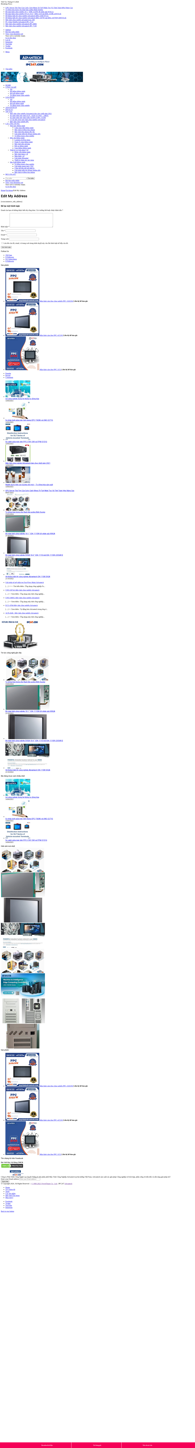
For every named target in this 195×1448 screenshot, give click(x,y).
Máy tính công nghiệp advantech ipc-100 (20, 20)
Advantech (11, 107)
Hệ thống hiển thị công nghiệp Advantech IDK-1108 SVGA (27, 16)
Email (3, 235)
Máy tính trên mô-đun (22, 144)
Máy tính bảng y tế (21, 154)
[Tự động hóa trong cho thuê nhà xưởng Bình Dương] (17, 510)
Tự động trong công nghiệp (20, 95)
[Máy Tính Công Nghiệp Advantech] (42, 81)
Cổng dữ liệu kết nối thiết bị (24, 168)
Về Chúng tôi (10, 1189)
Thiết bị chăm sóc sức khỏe (24, 160)
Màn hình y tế (19, 156)
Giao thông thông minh (22, 148)
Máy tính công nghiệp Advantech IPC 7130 (21, 26)
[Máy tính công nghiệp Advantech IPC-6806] (23, 1048)
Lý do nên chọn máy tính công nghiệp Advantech (27, 120)
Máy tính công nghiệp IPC (19, 122)
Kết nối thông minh (17, 93)
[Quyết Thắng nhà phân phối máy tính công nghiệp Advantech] (34, 65)
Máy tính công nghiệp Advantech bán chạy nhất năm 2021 (31, 114)
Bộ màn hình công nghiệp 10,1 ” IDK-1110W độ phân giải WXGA (29, 12)
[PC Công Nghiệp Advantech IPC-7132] (23, 1023)
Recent (7, 375)
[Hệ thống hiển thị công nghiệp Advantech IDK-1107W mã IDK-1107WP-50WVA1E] (23, 972)
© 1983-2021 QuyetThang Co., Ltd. (44, 1184)
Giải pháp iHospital (21, 158)
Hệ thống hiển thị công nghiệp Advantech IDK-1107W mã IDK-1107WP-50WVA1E (35, 18)
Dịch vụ (9, 109)
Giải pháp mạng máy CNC (24, 166)
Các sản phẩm (10, 1193)
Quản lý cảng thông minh (23, 142)
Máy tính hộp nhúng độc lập (24, 132)
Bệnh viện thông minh (22, 152)
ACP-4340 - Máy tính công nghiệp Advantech (21, 613)
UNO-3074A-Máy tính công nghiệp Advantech (22, 590)
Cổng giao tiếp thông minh (24, 128)
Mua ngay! (10, 174)
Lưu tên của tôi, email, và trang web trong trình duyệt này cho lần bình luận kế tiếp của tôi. (36, 243)
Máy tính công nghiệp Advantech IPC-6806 (21, 24)
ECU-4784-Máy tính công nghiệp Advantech (21, 605)
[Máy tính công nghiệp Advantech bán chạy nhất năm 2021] (17, 461)
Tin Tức (9, 112)
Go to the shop (10, 38)
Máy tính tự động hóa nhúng (24, 130)
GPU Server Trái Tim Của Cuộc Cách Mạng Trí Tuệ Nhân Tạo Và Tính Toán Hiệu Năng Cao (39, 8)
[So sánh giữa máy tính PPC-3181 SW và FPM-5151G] (17, 440)
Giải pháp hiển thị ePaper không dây (27, 134)
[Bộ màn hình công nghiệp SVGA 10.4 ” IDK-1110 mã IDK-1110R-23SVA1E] (17, 553)
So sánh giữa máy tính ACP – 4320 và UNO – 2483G (29, 116)
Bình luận (5, 227)
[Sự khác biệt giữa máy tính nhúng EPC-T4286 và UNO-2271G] (17, 418)
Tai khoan (9, 190)
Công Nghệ (10, 87)
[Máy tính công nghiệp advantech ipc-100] (23, 997)
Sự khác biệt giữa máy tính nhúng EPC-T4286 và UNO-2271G (29, 420)
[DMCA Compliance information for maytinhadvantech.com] (12, 1167)
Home (8, 85)
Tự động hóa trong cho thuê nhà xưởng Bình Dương (24, 10)
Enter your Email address (10, 1179)
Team (7, 1191)
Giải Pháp (9, 97)
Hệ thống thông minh (17, 91)
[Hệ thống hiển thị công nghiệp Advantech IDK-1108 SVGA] (17, 574)
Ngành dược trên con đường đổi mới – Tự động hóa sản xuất (29, 485)
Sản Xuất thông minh (17, 162)
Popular (8, 373)
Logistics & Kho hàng (22, 140)
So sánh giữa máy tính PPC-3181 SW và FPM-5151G (26, 442)
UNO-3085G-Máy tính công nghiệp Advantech (22, 598)
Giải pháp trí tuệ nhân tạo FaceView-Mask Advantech (24, 582)
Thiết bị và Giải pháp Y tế (19, 150)
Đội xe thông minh (21, 146)
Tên (3, 231)
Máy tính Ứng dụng (12, 1196)
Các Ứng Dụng (12, 124)
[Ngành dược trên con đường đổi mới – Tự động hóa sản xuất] (17, 482)
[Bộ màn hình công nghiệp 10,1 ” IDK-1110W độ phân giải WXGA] (17, 531)
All (11, 89)
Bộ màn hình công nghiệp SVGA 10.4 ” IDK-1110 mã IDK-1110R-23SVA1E (33, 14)
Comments (9, 377)
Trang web (5, 239)
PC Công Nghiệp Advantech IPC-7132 (19, 22)
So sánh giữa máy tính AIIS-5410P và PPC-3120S (28, 118)
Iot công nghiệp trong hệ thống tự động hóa (22, 399)
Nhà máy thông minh (17, 126)
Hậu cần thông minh (17, 138)
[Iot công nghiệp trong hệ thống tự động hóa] (17, 397)
